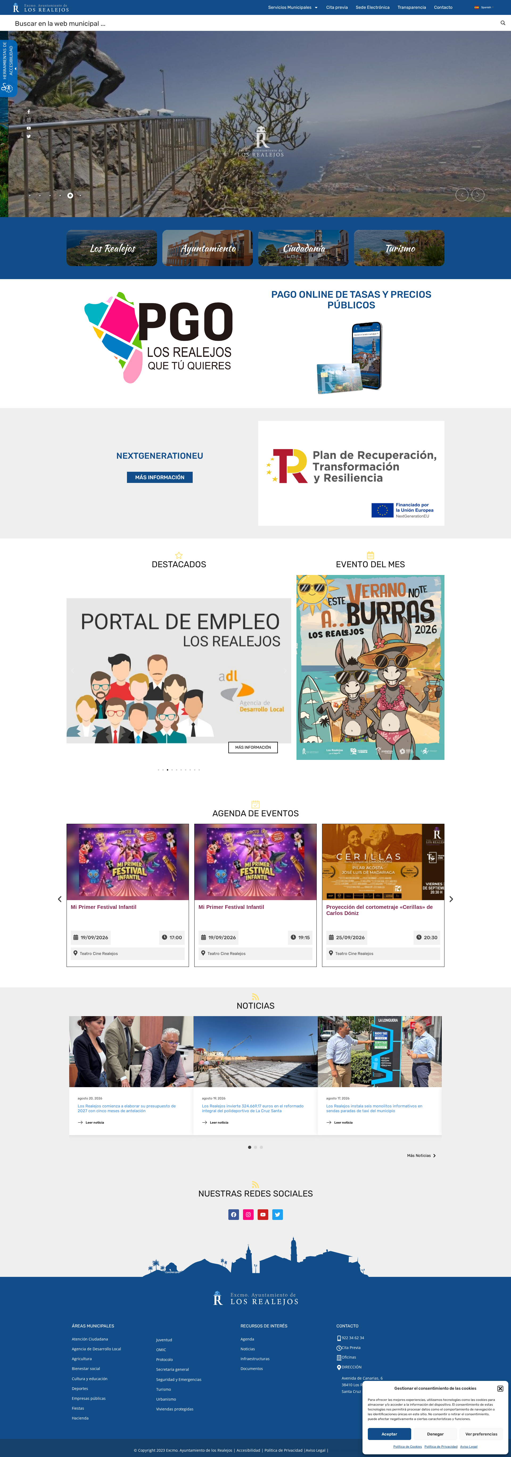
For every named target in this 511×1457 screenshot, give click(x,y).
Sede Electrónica (373, 7)
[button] (500, 1388)
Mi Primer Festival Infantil (104, 907)
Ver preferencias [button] (481, 1434)
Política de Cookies (407, 1446)
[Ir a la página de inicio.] (41, 7)
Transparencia (412, 7)
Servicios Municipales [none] (289, 7)
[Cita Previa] (339, 1348)
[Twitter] (277, 1214)
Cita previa (337, 7)
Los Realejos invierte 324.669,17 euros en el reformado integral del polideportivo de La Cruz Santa (253, 1108)
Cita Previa (351, 1347)
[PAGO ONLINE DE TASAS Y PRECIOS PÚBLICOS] (351, 357)
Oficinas (349, 1357)
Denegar (435, 1434)
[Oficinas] (339, 1357)
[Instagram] (248, 1214)
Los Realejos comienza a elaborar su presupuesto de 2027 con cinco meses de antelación (127, 1108)
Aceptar (389, 1434)
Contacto (443, 7)
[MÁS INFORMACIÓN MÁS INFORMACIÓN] (351, 473)
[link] (179, 671)
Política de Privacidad (441, 1446)
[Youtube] (263, 1214)
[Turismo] (399, 248)
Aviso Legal (468, 1446)
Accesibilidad (248, 1450)
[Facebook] (233, 1214)
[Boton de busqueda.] (503, 23)
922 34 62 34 (353, 1337)
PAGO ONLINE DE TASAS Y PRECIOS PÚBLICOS (351, 300)
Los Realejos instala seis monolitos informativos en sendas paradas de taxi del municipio (374, 1108)
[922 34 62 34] (339, 1338)
